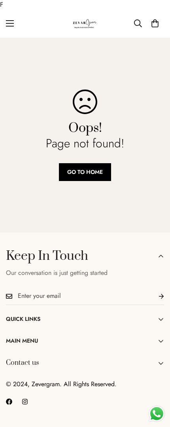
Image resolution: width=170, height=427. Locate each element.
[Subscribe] (155, 296)
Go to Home (85, 172)
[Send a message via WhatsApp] (156, 413)
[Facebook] (9, 401)
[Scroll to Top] (156, 385)
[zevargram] (85, 24)
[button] (155, 23)
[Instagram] (25, 401)
